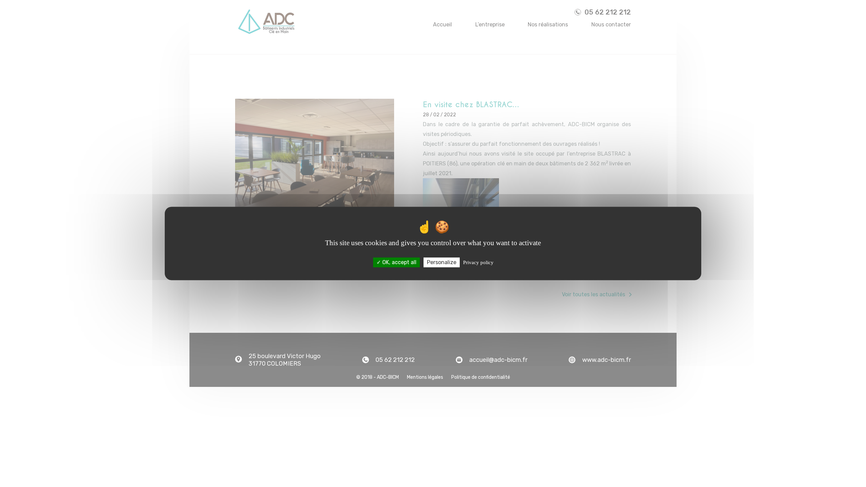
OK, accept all (398, 262)
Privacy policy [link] (478, 262)
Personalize (441, 262)
